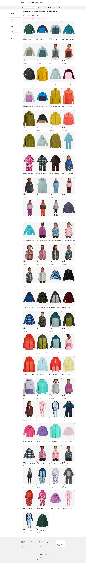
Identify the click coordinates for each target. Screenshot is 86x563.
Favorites (62, 2)
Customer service (60, 2)
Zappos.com (38, 559)
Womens (31, 541)
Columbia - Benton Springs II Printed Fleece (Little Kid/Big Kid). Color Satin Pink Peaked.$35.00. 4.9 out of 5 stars (55, 455)
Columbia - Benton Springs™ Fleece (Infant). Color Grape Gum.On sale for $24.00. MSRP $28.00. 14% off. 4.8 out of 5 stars (42, 433)
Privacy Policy (42, 551)
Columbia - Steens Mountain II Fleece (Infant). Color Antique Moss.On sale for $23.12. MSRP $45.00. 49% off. (42, 76)
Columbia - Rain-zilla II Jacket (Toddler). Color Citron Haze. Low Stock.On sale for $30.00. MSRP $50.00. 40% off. (68, 366)
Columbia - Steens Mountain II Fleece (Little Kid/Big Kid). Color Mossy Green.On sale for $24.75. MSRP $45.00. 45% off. (29, 120)
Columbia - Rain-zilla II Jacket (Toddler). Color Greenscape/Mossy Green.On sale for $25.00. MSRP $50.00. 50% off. (68, 321)
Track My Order (41, 546)
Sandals (54, 559)
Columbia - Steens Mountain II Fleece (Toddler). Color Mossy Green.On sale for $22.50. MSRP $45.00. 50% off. (29, 142)
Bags (32, 5)
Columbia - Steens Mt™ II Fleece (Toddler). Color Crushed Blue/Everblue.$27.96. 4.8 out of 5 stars (55, 53)
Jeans (59, 559)
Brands (63, 5)
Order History (41, 545)
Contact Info (23, 547)
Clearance (58, 5)
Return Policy (23, 543)
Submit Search (38, 7)
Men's (49, 5)
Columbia (33, 15)
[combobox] (30, 8)
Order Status (40, 543)
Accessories (37, 5)
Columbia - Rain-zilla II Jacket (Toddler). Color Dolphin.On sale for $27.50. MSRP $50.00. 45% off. (42, 388)
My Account (58, 2)
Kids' (53, 5)
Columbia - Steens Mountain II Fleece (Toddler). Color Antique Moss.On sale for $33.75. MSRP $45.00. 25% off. (55, 120)
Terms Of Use (37, 551)
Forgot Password (23, 541)
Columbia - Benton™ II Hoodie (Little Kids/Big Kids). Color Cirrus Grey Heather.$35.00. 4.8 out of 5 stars (55, 209)
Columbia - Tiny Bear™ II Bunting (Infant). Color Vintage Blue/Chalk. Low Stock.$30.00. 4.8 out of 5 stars (68, 142)
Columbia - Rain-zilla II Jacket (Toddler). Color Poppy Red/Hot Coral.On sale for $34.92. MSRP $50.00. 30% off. (55, 366)
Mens (30, 542)
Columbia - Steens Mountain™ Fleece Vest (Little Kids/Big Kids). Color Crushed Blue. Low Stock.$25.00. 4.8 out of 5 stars (42, 187)
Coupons (48, 543)
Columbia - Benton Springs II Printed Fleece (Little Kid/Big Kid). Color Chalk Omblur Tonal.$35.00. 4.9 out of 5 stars (29, 455)
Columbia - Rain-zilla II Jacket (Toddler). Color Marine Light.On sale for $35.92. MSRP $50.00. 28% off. (42, 366)
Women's (43, 5)
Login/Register (41, 541)
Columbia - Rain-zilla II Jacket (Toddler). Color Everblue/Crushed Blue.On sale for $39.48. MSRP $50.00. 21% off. (55, 321)
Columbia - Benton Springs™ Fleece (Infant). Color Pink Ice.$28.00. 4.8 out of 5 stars (29, 433)
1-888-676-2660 (48, 1)
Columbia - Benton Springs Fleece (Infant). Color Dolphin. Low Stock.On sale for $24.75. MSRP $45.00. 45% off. (55, 433)
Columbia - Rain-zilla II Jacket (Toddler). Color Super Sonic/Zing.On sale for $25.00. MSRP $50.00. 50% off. (29, 343)
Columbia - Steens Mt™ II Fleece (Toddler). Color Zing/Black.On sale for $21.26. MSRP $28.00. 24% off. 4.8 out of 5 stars (68, 53)
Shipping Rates (23, 542)
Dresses (57, 559)
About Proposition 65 (24, 545)
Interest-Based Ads (48, 551)
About (48, 541)
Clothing (27, 5)
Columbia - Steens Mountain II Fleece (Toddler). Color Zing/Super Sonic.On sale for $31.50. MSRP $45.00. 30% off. (68, 120)
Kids (37, 15)
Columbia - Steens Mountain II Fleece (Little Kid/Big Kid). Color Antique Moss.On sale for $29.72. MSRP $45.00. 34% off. (55, 98)
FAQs (22, 546)
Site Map (48, 542)
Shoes (22, 5)
